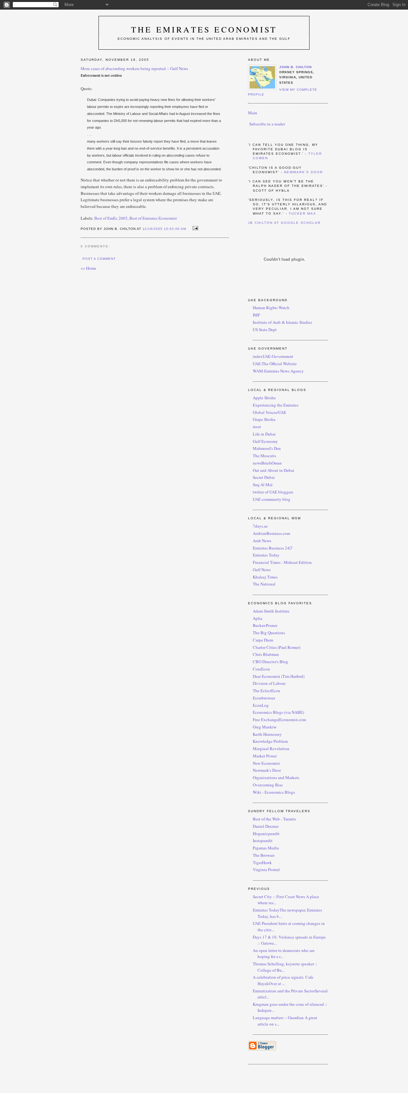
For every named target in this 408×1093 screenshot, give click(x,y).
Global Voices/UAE (269, 412)
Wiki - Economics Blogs (274, 792)
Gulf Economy (265, 441)
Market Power (265, 756)
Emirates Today (266, 555)
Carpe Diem (263, 640)
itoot (257, 426)
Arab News (262, 540)
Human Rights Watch (271, 307)
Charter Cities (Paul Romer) (276, 647)
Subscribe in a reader (267, 124)
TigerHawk (262, 862)
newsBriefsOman (267, 463)
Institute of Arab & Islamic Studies (282, 322)
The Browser (263, 855)
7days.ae (260, 526)
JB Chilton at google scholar (284, 222)
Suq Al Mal (263, 484)
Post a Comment (99, 258)
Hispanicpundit (266, 833)
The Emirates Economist (204, 29)
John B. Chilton (295, 67)
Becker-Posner (265, 625)
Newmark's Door (303, 172)
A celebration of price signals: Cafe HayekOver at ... (283, 980)
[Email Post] (194, 228)
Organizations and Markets (276, 777)
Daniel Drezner (266, 826)
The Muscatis (264, 455)
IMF (256, 315)
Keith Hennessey (267, 734)
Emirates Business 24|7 (273, 548)
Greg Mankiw (264, 727)
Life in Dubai (264, 434)
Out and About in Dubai (273, 470)
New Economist (266, 763)
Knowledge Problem (270, 741)
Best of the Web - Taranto (274, 819)
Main (252, 113)
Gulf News (262, 569)
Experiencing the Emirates (275, 405)
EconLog (261, 705)
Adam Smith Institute (271, 611)
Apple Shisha (264, 398)
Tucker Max (302, 213)
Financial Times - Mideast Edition (282, 562)
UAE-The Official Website (275, 363)
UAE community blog (271, 499)
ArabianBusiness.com (271, 533)
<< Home (88, 268)
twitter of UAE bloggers (273, 492)
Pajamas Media (266, 848)
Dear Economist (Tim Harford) (278, 676)
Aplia (257, 618)
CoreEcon (261, 669)
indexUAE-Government (273, 356)
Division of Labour (269, 683)
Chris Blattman (266, 654)
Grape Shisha (264, 419)
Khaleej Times (265, 577)
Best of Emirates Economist (153, 218)
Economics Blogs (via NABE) (278, 712)
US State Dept (265, 329)
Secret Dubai (264, 477)
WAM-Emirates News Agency (278, 371)
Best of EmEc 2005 (110, 218)
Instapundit (263, 840)
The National (264, 584)
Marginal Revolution (271, 748)
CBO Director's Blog (270, 661)
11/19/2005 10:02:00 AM (164, 229)
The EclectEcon (266, 690)
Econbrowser (264, 698)
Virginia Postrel (266, 869)
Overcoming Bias (268, 785)
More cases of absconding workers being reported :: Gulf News (134, 68)
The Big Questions (269, 632)
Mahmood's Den (267, 448)
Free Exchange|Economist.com (279, 719)
